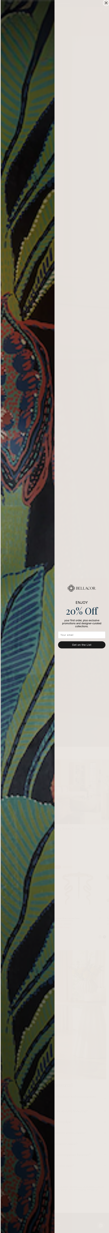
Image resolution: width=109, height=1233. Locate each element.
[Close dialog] (106, 3)
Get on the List (81, 644)
